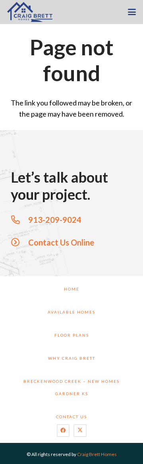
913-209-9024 (54, 219)
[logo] (29, 12)
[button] (132, 12)
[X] (80, 430)
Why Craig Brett (71, 358)
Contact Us (71, 416)
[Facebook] (63, 430)
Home (71, 289)
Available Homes (71, 312)
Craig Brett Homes (97, 454)
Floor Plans (71, 335)
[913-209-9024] (19, 220)
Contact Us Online (61, 242)
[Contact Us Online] (19, 242)
